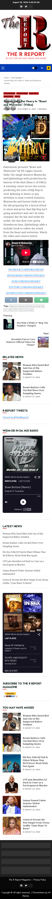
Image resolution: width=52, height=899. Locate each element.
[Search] (42, 67)
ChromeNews (38, 892)
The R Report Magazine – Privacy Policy (27, 879)
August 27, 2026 (32, 377)
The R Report (26, 54)
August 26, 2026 (32, 770)
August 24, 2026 (32, 832)
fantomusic (32, 306)
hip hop (41, 306)
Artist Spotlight (9, 93)
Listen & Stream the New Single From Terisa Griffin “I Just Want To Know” (25, 581)
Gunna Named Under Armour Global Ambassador (34, 803)
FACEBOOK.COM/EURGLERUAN (26, 269)
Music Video (8, 96)
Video (17, 96)
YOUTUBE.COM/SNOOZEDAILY (26, 287)
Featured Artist (22, 93)
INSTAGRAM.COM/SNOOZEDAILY (26, 275)
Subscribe (49, 68)
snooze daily (28, 310)
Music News (34, 93)
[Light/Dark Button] (34, 68)
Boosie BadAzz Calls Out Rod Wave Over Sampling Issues (34, 390)
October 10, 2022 (28, 109)
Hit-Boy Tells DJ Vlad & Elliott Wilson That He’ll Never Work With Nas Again (35, 762)
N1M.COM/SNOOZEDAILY (26, 281)
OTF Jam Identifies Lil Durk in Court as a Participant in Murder (35, 782)
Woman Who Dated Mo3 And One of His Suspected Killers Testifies (36, 369)
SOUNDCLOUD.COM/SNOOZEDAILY (26, 293)
